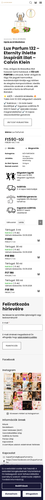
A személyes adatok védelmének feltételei (21, 444)
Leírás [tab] (21, 222)
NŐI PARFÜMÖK (28, 153)
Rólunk (5, 424)
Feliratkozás (12, 345)
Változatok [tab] (11, 222)
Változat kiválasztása (17, 122)
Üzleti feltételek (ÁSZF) (12, 430)
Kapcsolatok (7, 442)
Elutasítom (11, 493)
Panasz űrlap (8, 439)
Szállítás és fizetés (10, 436)
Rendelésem (7, 427)
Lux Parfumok (18, 132)
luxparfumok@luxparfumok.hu (19, 457)
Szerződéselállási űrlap (12, 433)
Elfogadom (32, 493)
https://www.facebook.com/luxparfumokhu (24, 461)
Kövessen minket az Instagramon (24, 413)
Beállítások (21, 485)
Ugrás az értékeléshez (14, 42)
